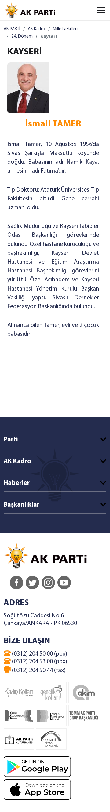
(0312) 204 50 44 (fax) (38, 671)
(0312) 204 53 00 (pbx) (39, 662)
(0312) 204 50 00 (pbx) (39, 654)
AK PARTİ (12, 29)
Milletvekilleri (65, 29)
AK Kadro (36, 29)
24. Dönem (22, 36)
